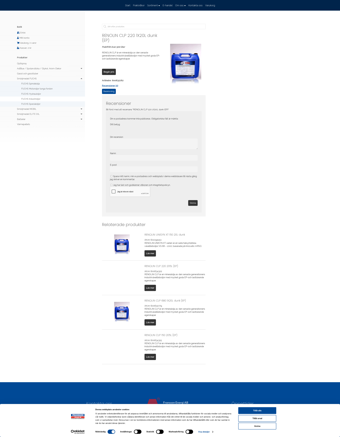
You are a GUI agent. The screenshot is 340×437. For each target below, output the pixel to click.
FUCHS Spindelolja (30, 83)
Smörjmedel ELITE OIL (28, 114)
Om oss (179, 5)
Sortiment (152, 5)
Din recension (117, 137)
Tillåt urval (257, 418)
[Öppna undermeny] (81, 68)
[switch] (137, 432)
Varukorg (210, 5)
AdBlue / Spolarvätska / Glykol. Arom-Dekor (39, 68)
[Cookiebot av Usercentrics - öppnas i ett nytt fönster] (77, 432)
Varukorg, (27, 43)
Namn (113, 153)
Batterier (21, 119)
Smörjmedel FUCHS (27, 78)
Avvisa (257, 426)
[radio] (112, 130)
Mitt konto (24, 38)
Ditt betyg (115, 124)
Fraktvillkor (139, 5)
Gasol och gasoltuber (27, 73)
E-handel (168, 5)
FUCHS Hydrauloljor (31, 94)
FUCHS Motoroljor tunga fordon (37, 88)
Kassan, (25, 48)
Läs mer (150, 253)
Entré (22, 32)
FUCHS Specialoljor (30, 104)
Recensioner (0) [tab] (110, 85)
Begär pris (109, 72)
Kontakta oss (195, 5)
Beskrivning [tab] (108, 91)
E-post (113, 165)
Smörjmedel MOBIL (26, 109)
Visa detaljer (204, 432)
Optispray (22, 63)
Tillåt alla (257, 410)
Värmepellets (23, 124)
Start (127, 5)
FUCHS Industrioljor (30, 99)
